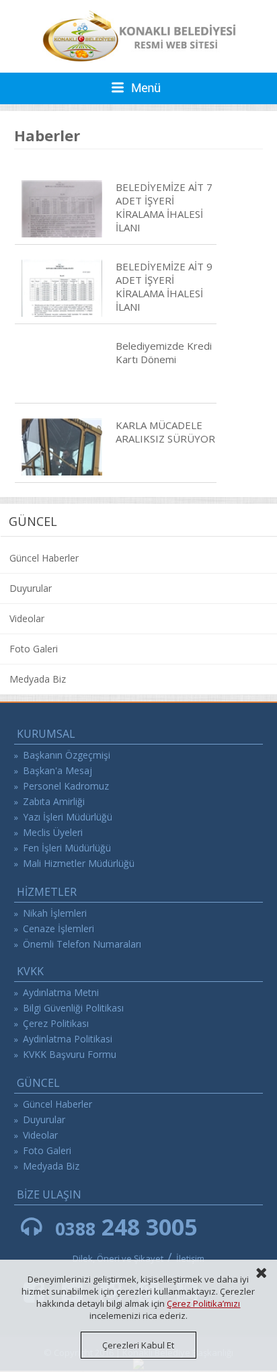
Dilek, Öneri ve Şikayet (118, 1258)
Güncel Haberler (44, 557)
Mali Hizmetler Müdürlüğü (78, 863)
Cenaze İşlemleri (58, 928)
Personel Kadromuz (66, 785)
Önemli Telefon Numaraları (82, 944)
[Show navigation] (138, 88)
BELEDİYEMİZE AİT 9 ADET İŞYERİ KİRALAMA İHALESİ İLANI (164, 286)
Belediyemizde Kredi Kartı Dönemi (164, 352)
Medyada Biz (37, 679)
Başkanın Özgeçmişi (66, 755)
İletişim (190, 1258)
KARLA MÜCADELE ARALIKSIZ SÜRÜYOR (165, 431)
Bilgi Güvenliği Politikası (73, 1007)
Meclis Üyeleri (53, 832)
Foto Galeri (33, 648)
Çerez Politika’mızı (203, 1303)
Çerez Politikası (56, 1023)
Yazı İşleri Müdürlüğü (67, 816)
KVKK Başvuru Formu (69, 1054)
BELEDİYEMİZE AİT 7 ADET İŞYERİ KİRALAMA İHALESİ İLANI (164, 207)
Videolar (26, 618)
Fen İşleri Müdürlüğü (67, 847)
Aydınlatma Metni (61, 992)
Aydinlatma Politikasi (67, 1038)
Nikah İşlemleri (55, 913)
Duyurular (30, 588)
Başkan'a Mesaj (57, 770)
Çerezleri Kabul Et (138, 1345)
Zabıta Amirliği (54, 801)
